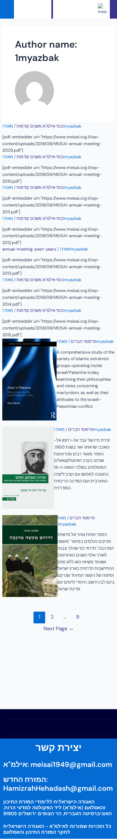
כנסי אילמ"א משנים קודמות (40, 126)
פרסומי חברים (83, 341)
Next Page (59, 628)
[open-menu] (42, 9)
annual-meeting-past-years (29, 249)
